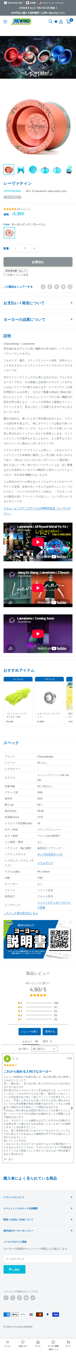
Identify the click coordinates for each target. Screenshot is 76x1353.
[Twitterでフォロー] (12, 1297)
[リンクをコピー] (70, 286)
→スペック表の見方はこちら (21, 913)
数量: (7, 248)
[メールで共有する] (63, 286)
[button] (38, 1003)
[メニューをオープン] (5, 21)
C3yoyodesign (12, 191)
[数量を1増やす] (34, 248)
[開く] (51, 21)
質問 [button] (45, 1041)
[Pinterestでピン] (49, 286)
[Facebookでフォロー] (6, 1297)
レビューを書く (29, 1031)
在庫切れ (38, 262)
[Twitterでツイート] (56, 286)
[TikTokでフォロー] (32, 1297)
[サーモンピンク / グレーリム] (9, 232)
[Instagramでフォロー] (19, 1297)
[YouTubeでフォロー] (26, 1297)
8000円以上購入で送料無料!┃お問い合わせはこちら (38, 12)
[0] (68, 21)
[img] (10, 1065)
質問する (50, 1031)
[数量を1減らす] (15, 248)
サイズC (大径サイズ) (49, 854)
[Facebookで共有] (43, 286)
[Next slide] (71, 1108)
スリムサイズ (45, 862)
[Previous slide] (4, 1108)
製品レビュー (38, 973)
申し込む (14, 1269)
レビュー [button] (27, 1041)
